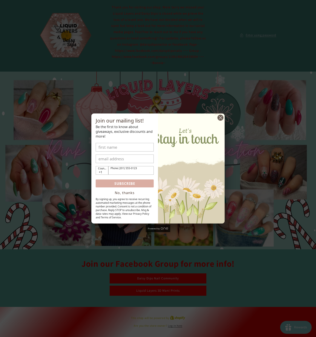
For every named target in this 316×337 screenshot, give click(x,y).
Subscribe (124, 183)
